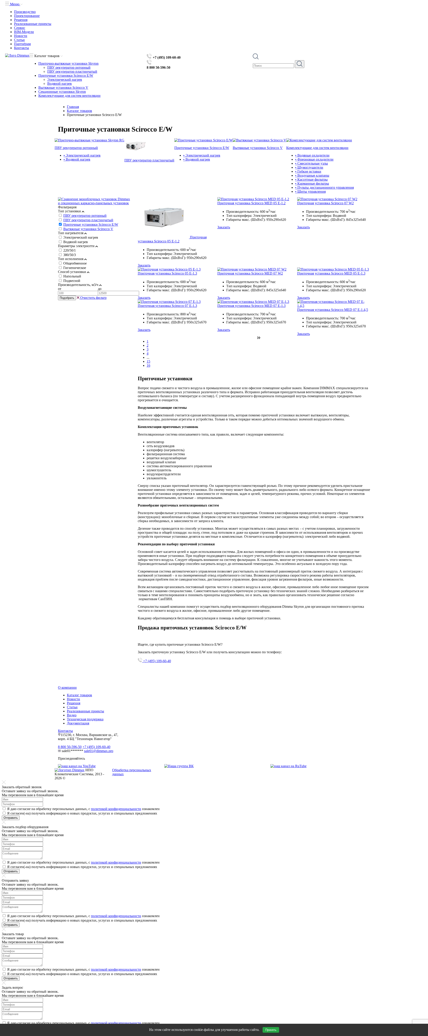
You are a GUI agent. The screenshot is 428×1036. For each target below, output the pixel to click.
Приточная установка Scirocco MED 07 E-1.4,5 (332, 310)
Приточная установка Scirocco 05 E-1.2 (172, 239)
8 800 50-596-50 (70, 747)
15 (148, 361)
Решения (20, 20)
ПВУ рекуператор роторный (69, 67)
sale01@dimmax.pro (98, 751)
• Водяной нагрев (77, 159)
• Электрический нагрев (82, 155)
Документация (78, 723)
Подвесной (71, 281)
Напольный (72, 276)
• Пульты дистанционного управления (324, 187)
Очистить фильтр (93, 298)
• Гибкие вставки (308, 171)
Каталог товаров (79, 695)
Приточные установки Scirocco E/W (65, 75)
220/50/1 (69, 250)
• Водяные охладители (312, 155)
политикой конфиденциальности (116, 809)
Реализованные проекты (32, 24)
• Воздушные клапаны (312, 175)
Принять (270, 1030)
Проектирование (27, 16)
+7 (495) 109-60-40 (156, 661)
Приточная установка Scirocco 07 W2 (325, 203)
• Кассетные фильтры (311, 179)
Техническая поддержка (85, 719)
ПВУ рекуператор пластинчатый (72, 71)
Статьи (19, 40)
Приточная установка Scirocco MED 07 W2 (250, 273)
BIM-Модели (24, 32)
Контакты (21, 48)
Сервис (19, 28)
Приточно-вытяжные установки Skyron (68, 63)
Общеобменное (75, 263)
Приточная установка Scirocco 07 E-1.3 (167, 306)
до (99, 289)
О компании (67, 687)
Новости (20, 36)
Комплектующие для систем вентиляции (69, 95)
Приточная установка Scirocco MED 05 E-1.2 (251, 203)
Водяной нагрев (59, 83)
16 (148, 365)
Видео (71, 715)
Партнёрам (22, 44)
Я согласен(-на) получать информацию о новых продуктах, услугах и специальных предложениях (82, 813)
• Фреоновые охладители (314, 159)
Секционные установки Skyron (62, 91)
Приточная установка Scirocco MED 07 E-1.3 (251, 306)
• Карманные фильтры (312, 183)
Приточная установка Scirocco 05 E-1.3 (167, 273)
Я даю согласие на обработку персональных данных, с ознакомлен (83, 809)
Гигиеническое (74, 268)
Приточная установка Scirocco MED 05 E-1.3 (331, 273)
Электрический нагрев (64, 79)
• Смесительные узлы (311, 163)
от (59, 289)
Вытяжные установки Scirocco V (63, 87)
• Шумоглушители (309, 167)
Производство (25, 12)
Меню (14, 4)
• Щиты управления (310, 191)
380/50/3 (69, 255)
